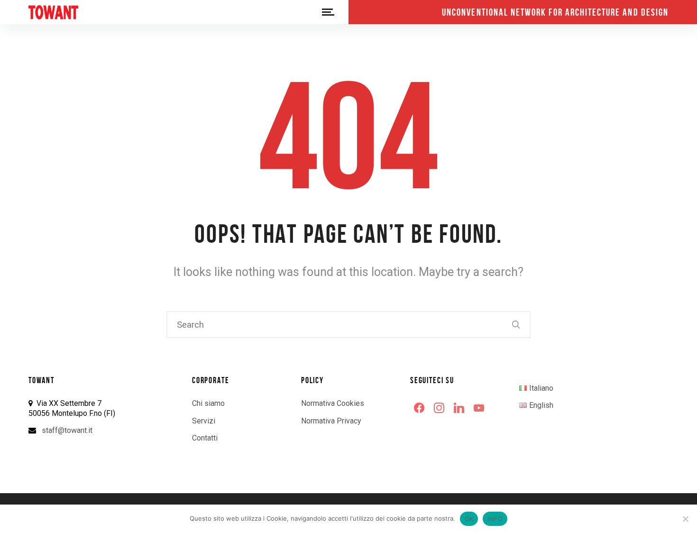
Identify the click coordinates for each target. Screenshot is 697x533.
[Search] (516, 324)
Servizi (203, 420)
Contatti (205, 437)
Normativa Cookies (332, 403)
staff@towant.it (67, 430)
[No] (685, 519)
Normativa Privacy (331, 420)
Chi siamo (208, 403)
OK (469, 519)
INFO (495, 519)
